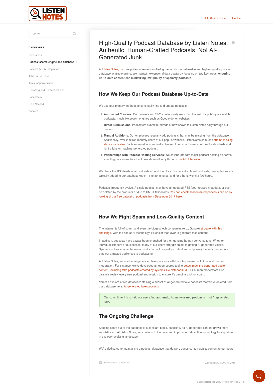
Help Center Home (215, 18)
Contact (236, 18)
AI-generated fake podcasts (141, 286)
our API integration (189, 159)
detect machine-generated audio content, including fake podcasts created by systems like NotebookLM (162, 267)
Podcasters (35, 97)
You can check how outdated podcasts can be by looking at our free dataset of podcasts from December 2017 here (165, 194)
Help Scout (239, 381)
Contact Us (124, 362)
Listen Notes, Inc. (113, 69)
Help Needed (36, 104)
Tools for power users (41, 83)
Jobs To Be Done (39, 76)
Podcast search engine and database (52, 62)
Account (33, 111)
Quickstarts (35, 55)
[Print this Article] (233, 43)
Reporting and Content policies (46, 90)
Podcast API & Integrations (44, 69)
